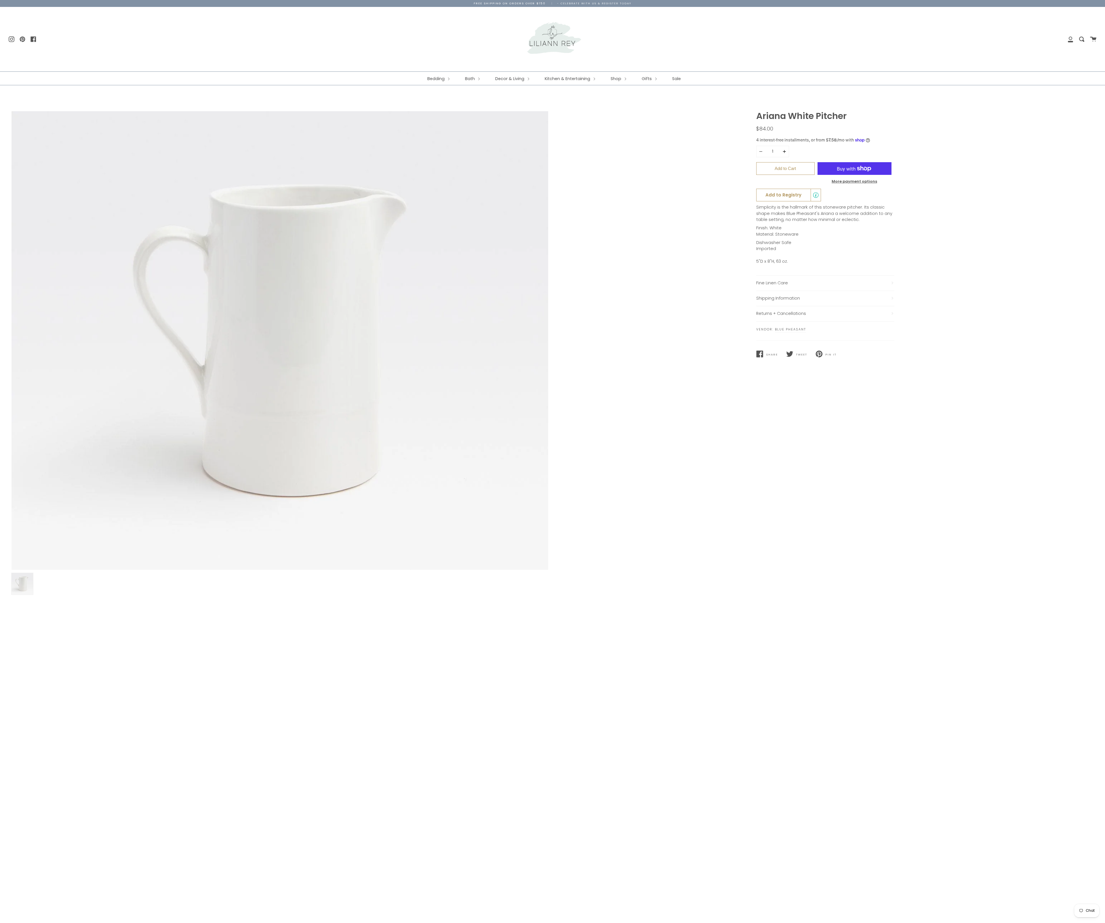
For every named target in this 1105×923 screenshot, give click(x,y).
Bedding (436, 79)
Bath (470, 79)
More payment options (854, 181)
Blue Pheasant (790, 329)
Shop (616, 79)
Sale (676, 79)
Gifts (647, 79)
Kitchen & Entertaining (568, 79)
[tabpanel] (280, 340)
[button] (788, 195)
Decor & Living (510, 79)
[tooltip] (816, 195)
